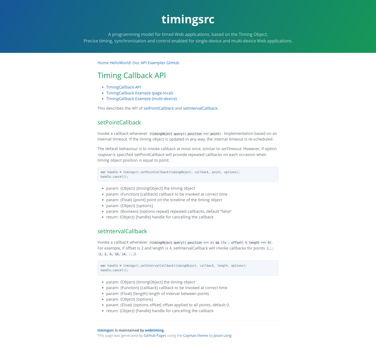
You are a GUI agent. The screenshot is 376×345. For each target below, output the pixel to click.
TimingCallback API (123, 87)
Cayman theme (195, 335)
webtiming (154, 330)
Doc (136, 62)
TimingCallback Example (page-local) (139, 92)
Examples (156, 62)
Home (103, 62)
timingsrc (105, 330)
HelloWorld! (120, 62)
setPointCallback (159, 108)
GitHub (172, 62)
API (144, 62)
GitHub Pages (155, 335)
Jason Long (223, 335)
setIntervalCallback (200, 108)
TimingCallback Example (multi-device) (141, 98)
